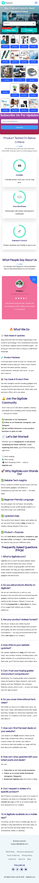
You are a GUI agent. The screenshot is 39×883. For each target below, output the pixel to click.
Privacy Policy (27, 855)
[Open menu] (36, 2)
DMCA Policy (10, 852)
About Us (22, 859)
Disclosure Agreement (25, 852)
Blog (29, 859)
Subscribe (19, 127)
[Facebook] (13, 869)
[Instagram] (21, 869)
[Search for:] (19, 23)
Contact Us (12, 859)
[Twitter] (17, 869)
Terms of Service (13, 855)
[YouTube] (25, 869)
